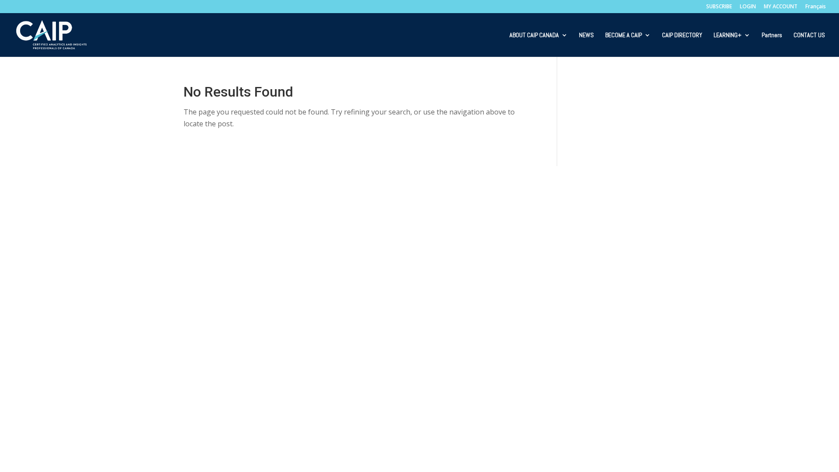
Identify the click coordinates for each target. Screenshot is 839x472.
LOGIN (748, 7)
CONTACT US (809, 35)
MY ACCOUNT (780, 7)
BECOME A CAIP (623, 35)
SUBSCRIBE (719, 7)
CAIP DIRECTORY (682, 35)
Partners (772, 35)
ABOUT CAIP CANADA (534, 35)
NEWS (586, 35)
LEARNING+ (728, 35)
